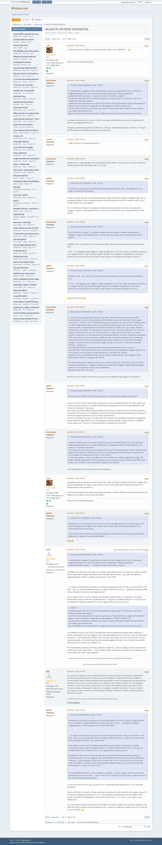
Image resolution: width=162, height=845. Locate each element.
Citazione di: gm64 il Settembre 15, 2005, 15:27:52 (86, 227)
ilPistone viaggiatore (19, 217)
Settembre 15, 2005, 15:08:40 (76, 80)
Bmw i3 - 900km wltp (21, 164)
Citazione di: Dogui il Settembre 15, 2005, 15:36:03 (86, 271)
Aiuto (131, 840)
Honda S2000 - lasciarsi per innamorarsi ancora (26, 34)
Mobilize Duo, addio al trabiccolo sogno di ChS (26, 308)
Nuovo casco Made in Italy (23, 262)
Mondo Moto (17, 121)
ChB (48, 549)
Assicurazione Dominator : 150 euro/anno (26, 119)
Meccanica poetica (20, 176)
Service (15, 127)
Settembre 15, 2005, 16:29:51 (76, 513)
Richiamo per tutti (20, 257)
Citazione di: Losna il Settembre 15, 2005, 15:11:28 (86, 183)
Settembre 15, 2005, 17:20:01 (76, 549)
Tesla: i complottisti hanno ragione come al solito (26, 279)
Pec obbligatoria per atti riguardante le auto (26, 51)
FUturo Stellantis (20, 153)
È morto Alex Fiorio (20, 45)
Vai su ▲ (149, 840)
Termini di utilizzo (140, 840)
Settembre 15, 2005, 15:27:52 (76, 178)
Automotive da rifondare (23, 125)
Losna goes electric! (21, 142)
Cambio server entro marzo (24, 274)
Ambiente (16, 42)
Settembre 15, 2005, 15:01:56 (76, 45)
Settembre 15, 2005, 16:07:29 (76, 432)
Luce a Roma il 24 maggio (23, 147)
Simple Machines (26, 840)
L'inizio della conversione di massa (26, 234)
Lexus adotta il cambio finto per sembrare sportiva (26, 302)
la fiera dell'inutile (20, 108)
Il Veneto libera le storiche (23, 40)
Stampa (147, 39)
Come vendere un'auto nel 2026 (25, 228)
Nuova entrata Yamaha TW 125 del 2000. (26, 319)
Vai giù (47, 39)
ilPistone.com (19, 8)
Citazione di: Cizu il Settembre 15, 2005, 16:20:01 (86, 518)
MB (47, 671)
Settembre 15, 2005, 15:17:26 (76, 159)
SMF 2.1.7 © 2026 (15, 840)
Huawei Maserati (20, 251)
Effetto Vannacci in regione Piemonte (26, 113)
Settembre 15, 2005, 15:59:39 (76, 386)
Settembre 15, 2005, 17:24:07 (76, 671)
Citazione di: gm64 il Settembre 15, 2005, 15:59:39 (86, 437)
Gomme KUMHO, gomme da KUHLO (26, 313)
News (15, 48)
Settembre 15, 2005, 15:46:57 (76, 307)
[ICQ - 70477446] (47, 68)
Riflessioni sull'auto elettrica (24, 57)
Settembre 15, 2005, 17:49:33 (76, 710)
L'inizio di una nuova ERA (23, 85)
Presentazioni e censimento (21, 189)
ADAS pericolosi (19, 96)
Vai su (47, 817)
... (62, 39)
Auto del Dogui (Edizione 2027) (25, 68)
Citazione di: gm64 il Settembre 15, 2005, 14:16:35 (86, 85)
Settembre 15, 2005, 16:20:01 (76, 478)
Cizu (48, 45)
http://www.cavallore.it (86, 62)
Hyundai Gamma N (20, 268)
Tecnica (15, 133)
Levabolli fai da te (20, 296)
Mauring (16, 187)
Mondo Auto (17, 36)
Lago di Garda (18, 214)
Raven (15, 201)
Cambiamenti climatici (22, 62)
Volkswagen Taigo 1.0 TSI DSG (24, 285)
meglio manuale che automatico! (26, 159)
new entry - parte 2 (20, 195)
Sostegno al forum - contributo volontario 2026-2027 (26, 209)
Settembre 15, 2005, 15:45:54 (76, 266)
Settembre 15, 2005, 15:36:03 (76, 222)
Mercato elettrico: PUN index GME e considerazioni (26, 74)
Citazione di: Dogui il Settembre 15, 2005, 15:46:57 (86, 391)
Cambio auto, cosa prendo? (23, 91)
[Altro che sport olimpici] (47, 71)
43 (72, 39)
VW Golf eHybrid (19, 240)
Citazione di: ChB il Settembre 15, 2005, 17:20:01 (85, 715)
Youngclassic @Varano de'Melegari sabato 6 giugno (26, 181)
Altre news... (17, 270)
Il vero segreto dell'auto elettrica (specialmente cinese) (26, 130)
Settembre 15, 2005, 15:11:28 (76, 139)
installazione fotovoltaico (23, 102)
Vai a (119, 827)
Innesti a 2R (18, 136)
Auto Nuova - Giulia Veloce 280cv (26, 170)
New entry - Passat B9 (21, 223)
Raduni (15, 184)
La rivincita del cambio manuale (25, 79)
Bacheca (15, 211)
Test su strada (17, 225)
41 (66, 39)
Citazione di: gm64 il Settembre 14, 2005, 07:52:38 (86, 312)
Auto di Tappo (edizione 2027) (24, 245)
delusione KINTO (20, 291)
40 (64, 39)
